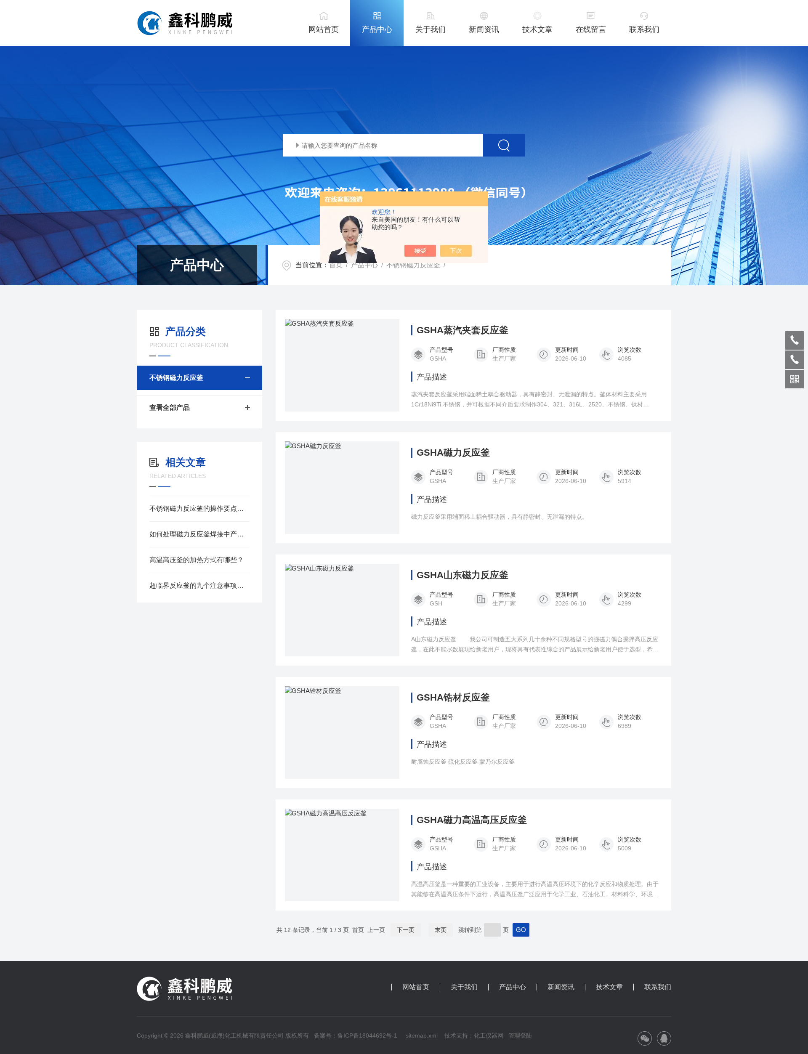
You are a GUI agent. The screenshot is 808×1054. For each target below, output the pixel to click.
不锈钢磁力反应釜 (413, 264)
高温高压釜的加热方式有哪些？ (196, 559)
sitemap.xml (422, 1035)
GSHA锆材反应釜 (453, 698)
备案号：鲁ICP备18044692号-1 (356, 1035)
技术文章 (537, 29)
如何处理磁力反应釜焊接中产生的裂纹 (199, 534)
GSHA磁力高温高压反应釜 (472, 820)
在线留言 (591, 29)
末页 (441, 930)
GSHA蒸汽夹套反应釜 (462, 330)
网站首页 (323, 29)
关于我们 (430, 29)
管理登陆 (520, 1035)
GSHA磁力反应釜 (453, 453)
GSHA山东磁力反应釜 (462, 575)
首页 (336, 264)
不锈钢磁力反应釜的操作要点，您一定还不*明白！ (199, 508)
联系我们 (644, 29)
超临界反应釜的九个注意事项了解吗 (199, 585)
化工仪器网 (488, 1035)
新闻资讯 (484, 29)
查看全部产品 (169, 407)
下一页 (406, 930)
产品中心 (377, 29)
